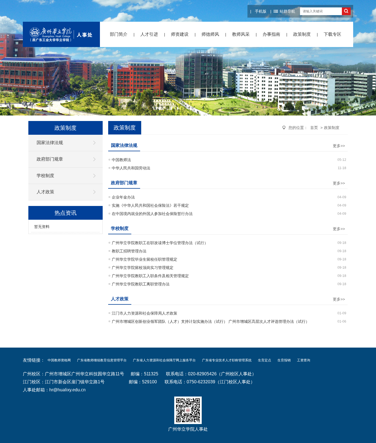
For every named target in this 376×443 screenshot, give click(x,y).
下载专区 (332, 34)
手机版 (260, 11)
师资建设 (180, 34)
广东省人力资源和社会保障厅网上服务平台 (164, 360)
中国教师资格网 (59, 360)
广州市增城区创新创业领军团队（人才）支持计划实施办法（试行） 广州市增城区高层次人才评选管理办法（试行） (210, 321)
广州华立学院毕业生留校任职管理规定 (144, 259)
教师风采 (241, 34)
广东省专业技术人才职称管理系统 (227, 360)
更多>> (339, 146)
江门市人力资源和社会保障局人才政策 (144, 313)
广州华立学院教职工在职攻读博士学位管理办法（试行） (160, 243)
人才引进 (149, 34)
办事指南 (271, 34)
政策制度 (302, 34)
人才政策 (45, 191)
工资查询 (303, 360)
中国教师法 (121, 160)
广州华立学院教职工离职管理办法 (141, 284)
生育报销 (284, 360)
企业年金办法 (123, 197)
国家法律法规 (50, 142)
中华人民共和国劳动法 (131, 168)
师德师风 (210, 34)
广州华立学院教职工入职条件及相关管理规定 (150, 276)
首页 (314, 127)
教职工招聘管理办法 (129, 251)
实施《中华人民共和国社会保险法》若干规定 (150, 205)
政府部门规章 (50, 159)
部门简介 (118, 34)
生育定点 (264, 360)
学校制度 (45, 175)
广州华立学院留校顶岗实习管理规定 (142, 267)
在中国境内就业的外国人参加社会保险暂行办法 (152, 213)
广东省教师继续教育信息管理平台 (102, 360)
